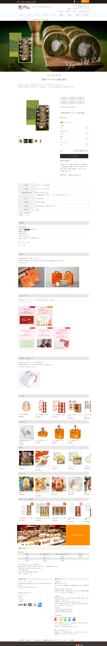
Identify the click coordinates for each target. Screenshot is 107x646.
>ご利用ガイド (29, 640)
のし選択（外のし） (64, 131)
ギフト (37, 14)
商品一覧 (86, 14)
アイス (21, 14)
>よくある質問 (20, 640)
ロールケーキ (45, 14)
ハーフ (53, 14)
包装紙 (62, 136)
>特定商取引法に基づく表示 (49, 640)
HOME (18, 19)
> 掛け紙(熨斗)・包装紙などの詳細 (26, 366)
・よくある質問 (80, 11)
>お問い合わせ (37, 640)
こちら (29, 573)
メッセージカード (64, 142)
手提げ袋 (62, 125)
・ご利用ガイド (68, 11)
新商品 (77, 14)
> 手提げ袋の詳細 (22, 262)
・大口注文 (74, 11)
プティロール (29, 19)
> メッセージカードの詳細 (24, 302)
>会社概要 (72, 640)
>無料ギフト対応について (74, 174)
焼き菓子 (61, 14)
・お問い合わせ (87, 11)
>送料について (63, 174)
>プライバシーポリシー (62, 640)
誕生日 (69, 14)
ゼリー (29, 14)
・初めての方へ (61, 11)
